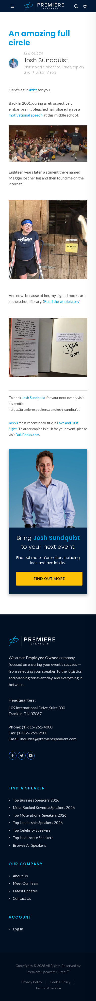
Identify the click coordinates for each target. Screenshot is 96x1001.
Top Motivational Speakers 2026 (39, 815)
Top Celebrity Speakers (31, 830)
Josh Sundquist (34, 397)
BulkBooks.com (27, 434)
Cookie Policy (60, 982)
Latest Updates (25, 891)
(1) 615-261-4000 (37, 727)
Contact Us (22, 898)
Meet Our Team (25, 883)
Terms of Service (48, 988)
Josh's (13, 423)
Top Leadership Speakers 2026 (38, 822)
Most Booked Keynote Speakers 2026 (44, 807)
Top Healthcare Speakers (33, 837)
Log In (18, 929)
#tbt (33, 89)
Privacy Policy (31, 982)
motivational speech (26, 115)
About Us (20, 876)
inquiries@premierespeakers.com (48, 738)
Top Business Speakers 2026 (36, 800)
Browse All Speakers (29, 845)
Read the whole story (61, 301)
